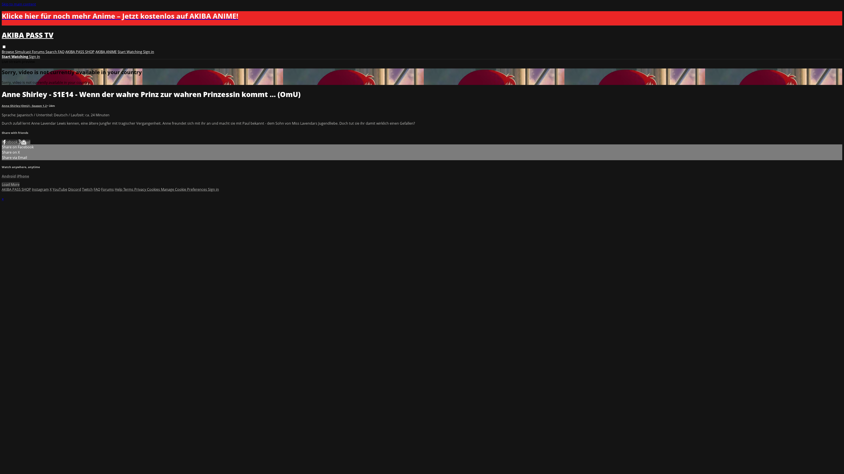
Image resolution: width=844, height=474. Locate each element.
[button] (4, 46)
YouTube (60, 189)
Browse (8, 51)
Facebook (10, 142)
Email (25, 142)
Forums (38, 51)
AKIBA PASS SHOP (80, 51)
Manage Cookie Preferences (184, 189)
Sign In (34, 56)
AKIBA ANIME (106, 51)
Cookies (154, 189)
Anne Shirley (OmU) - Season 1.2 (24, 106)
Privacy (140, 189)
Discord (74, 189)
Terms (128, 189)
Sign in (148, 51)
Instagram (40, 189)
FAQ (61, 51)
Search (51, 51)
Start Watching (130, 51)
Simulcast (23, 51)
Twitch (87, 189)
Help (119, 189)
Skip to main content (19, 4)
